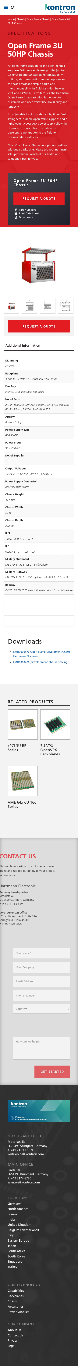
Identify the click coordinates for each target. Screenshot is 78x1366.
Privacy (12, 1340)
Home (11, 19)
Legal (11, 1346)
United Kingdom (19, 1225)
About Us (14, 1330)
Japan (12, 1246)
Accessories (15, 1306)
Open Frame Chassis (38, 19)
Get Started (52, 1072)
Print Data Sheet (28, 213)
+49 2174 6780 (21, 1178)
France (12, 1214)
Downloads (25, 217)
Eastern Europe (18, 1240)
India (11, 1219)
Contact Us (15, 1335)
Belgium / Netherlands (23, 1230)
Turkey (12, 1267)
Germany (14, 1204)
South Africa (16, 1251)
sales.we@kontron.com (24, 1182)
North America (18, 1209)
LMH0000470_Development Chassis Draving (40, 662)
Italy (11, 1235)
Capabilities (16, 1291)
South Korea (16, 1256)
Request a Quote (39, 198)
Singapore (15, 1261)
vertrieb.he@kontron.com (26, 1154)
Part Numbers (27, 210)
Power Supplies (18, 1312)
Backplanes (15, 1296)
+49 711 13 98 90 (22, 1150)
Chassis (21, 19)
